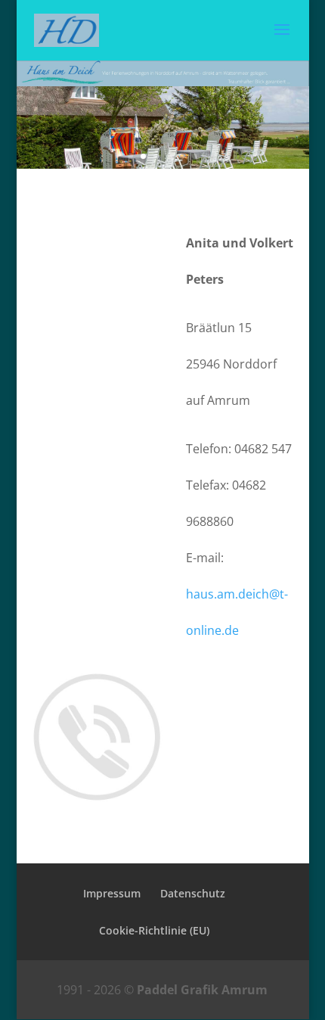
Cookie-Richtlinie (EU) (154, 930)
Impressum (112, 893)
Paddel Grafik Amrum (202, 989)
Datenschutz (192, 893)
